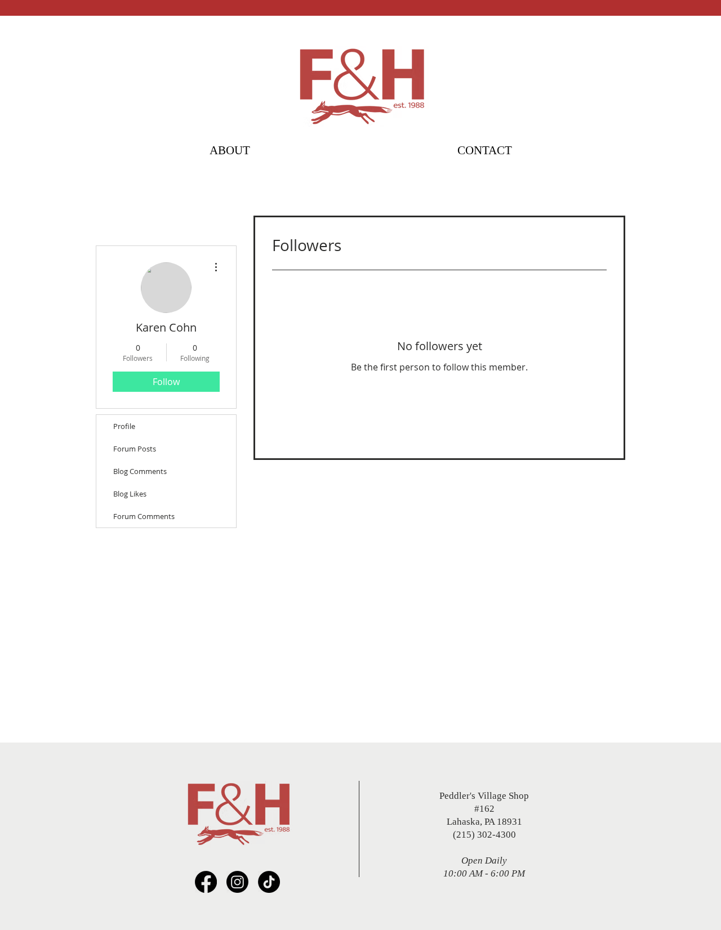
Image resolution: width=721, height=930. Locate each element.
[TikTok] (269, 882)
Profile (124, 426)
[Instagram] (237, 882)
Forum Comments (144, 516)
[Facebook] (206, 882)
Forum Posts (134, 449)
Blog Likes (129, 494)
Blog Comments (140, 471)
